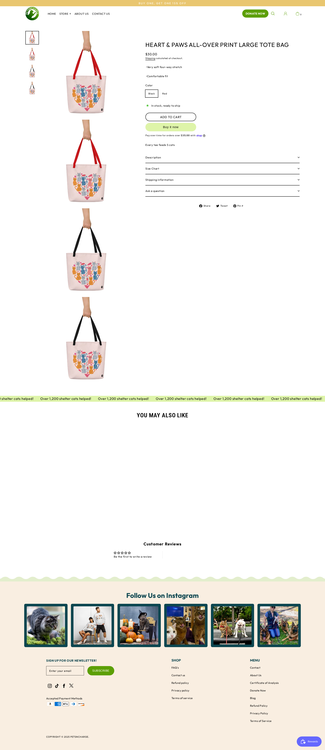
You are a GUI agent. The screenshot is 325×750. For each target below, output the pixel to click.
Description (153, 157)
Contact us (101, 13)
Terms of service (182, 698)
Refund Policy (258, 705)
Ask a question (155, 191)
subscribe (100, 670)
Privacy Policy (259, 713)
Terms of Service (261, 721)
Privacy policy (180, 690)
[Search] (272, 13)
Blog (253, 698)
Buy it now (171, 127)
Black (151, 93)
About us (81, 13)
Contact (255, 667)
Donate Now (255, 13)
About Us (256, 675)
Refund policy (180, 683)
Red (164, 93)
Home (52, 13)
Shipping (150, 58)
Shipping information (159, 179)
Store (64, 13)
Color (149, 85)
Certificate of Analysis (264, 683)
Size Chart (152, 168)
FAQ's (175, 667)
